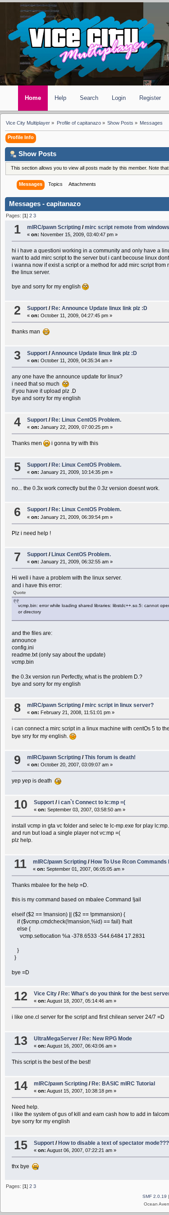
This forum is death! (110, 757)
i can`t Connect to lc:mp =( (91, 802)
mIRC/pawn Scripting (54, 227)
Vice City (45, 993)
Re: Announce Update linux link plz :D (99, 308)
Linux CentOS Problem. (81, 554)
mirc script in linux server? (119, 705)
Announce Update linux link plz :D (94, 353)
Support (37, 308)
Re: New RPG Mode (107, 1038)
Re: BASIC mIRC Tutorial (123, 1083)
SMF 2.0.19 (154, 1196)
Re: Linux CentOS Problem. (86, 420)
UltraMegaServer (56, 1038)
